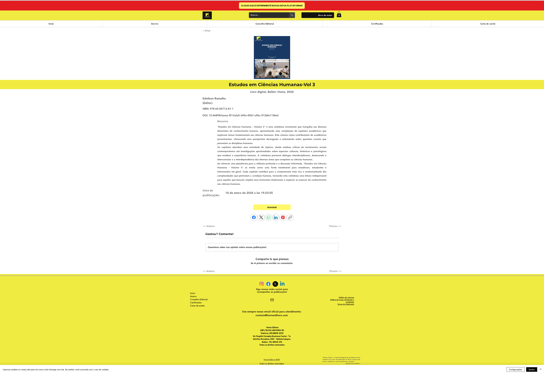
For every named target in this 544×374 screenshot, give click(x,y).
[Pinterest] (283, 217)
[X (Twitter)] (261, 217)
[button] (339, 14)
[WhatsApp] (268, 217)
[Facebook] (254, 217)
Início (192, 293)
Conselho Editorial (199, 299)
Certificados (195, 302)
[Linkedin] (282, 284)
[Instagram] (261, 284)
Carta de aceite (197, 305)
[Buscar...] (292, 15)
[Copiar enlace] (290, 217)
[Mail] (272, 300)
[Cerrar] (540, 369)
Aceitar (532, 369)
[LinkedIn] (275, 217)
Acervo (193, 296)
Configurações (515, 369)
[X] (275, 284)
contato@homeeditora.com (272, 315)
